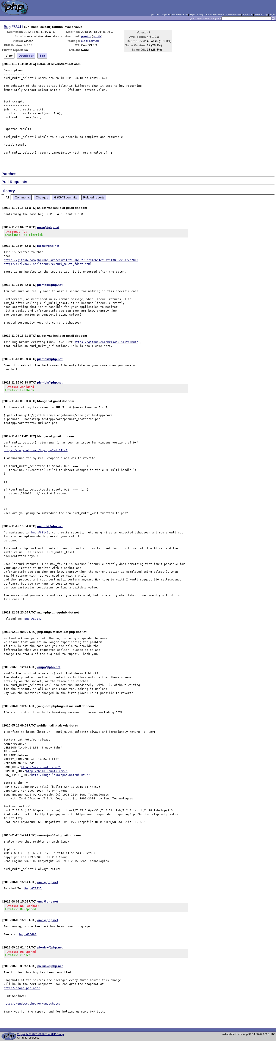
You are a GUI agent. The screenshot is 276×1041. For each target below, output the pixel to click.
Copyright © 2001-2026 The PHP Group (40, 1034)
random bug (261, 14)
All (7, 197)
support (166, 14)
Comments (22, 197)
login (272, 14)
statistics (247, 14)
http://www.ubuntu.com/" (41, 767)
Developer (26, 55)
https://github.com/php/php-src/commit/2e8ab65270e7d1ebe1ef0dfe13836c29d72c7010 (71, 260)
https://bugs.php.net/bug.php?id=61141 (35, 450)
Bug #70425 (33, 888)
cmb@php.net (47, 882)
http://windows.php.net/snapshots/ (32, 1003)
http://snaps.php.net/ (22, 988)
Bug (7, 27)
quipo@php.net (48, 667)
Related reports (93, 197)
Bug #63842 (33, 618)
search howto (233, 14)
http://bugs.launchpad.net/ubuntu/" (60, 775)
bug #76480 (27, 934)
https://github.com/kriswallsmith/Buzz (106, 342)
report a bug (196, 14)
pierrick (86, 36)
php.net (155, 14)
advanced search (214, 14)
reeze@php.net (48, 227)
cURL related (90, 40)
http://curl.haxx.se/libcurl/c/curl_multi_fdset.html (48, 264)
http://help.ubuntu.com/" (46, 771)
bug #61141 (40, 532)
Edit (42, 55)
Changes (42, 197)
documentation (180, 14)
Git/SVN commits (65, 197)
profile (97, 36)
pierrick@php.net (50, 284)
